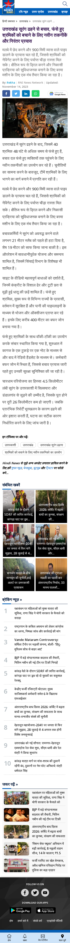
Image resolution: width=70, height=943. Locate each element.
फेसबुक (27, 468)
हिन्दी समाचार (8, 21)
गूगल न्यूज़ (16, 468)
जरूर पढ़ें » (10, 784)
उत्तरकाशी (10, 445)
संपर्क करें (37, 921)
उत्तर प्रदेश (37, 11)
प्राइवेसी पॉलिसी (54, 921)
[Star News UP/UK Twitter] (35, 896)
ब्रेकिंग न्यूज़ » (12, 599)
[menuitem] (23, 11)
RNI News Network (31, 82)
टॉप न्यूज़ (23, 11)
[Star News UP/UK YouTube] (45, 896)
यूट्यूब (37, 468)
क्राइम (64, 11)
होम (11, 921)
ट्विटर (49, 468)
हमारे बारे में (23, 921)
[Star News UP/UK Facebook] (25, 896)
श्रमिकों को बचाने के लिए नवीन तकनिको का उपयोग (33, 452)
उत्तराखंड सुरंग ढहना (51, 445)
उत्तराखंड (52, 11)
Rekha (11, 82)
